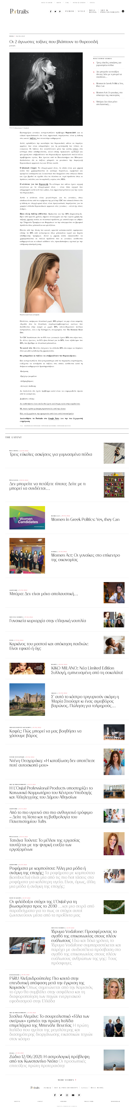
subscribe (63, 1101)
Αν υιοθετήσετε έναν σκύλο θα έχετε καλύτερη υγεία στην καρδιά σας (50, 403)
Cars (67, 2)
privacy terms (88, 1101)
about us (17, 1101)
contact (40, 1101)
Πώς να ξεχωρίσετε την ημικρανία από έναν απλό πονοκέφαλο (47, 413)
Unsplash (26, 128)
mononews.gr (115, 1101)
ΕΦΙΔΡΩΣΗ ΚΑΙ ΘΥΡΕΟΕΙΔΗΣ (32, 425)
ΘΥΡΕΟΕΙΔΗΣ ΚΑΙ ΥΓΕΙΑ (64, 425)
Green (59, 2)
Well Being (93, 11)
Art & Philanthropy (110, 11)
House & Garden (79, 2)
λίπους (75, 148)
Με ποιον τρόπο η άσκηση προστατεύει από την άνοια (43, 408)
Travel (92, 2)
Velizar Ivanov (18, 128)
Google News (53, 418)
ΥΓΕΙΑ (11, 36)
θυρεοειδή (43, 184)
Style (82, 11)
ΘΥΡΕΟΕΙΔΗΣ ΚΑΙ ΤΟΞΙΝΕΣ (48, 425)
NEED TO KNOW (46, 2)
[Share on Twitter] (55, 13)
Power (69, 11)
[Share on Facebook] (50, 13)
